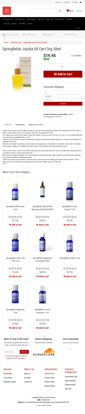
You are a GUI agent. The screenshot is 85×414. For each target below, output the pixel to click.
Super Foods (49, 19)
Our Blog (74, 2)
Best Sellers (69, 19)
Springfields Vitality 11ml (70, 258)
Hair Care (40, 19)
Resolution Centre (10, 382)
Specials (14, 23)
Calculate (63, 104)
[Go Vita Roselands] (7, 11)
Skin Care (6, 23)
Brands (78, 28)
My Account (8, 374)
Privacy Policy (20, 358)
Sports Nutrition (20, 19)
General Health (31, 19)
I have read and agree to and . (16, 357)
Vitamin (29, 23)
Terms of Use (49, 374)
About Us (58, 2)
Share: (73, 56)
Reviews (31, 125)
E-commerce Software (41, 405)
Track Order (8, 378)
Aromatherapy (59, 19)
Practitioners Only (8, 19)
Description (8, 125)
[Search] (60, 11)
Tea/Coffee (22, 23)
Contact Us (66, 2)
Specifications (20, 125)
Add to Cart (64, 74)
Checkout (79, 11)
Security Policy (49, 386)
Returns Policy (49, 382)
